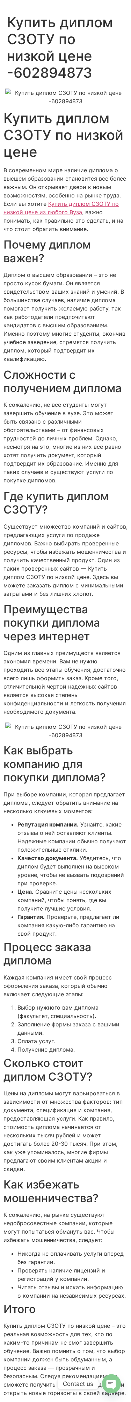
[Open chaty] (111, 1383)
